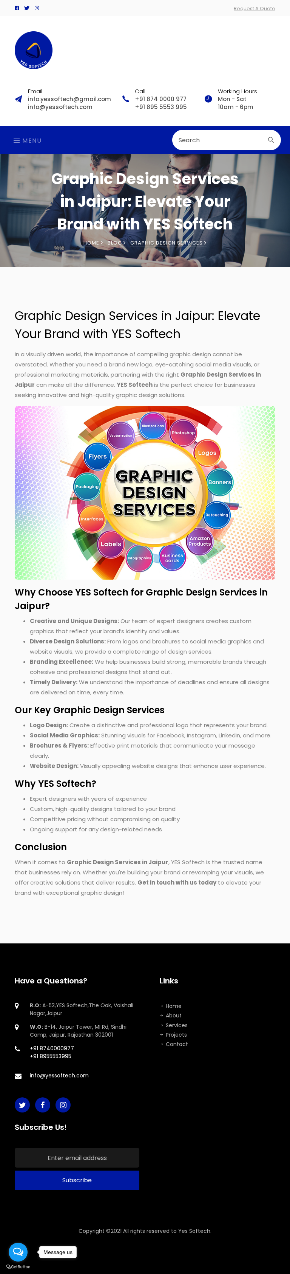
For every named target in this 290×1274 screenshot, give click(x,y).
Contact (177, 1044)
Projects (176, 1035)
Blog (115, 242)
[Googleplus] (37, 8)
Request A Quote (254, 8)
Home (92, 242)
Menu (31, 140)
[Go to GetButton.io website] (18, 1266)
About (174, 1015)
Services (177, 1025)
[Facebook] (17, 8)
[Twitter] (26, 8)
